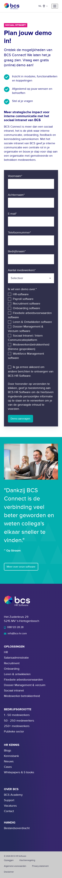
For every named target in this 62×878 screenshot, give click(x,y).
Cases (8, 767)
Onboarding (11, 668)
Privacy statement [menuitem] (40, 866)
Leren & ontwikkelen (17, 674)
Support (9, 800)
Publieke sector (14, 731)
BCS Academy (13, 795)
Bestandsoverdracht (17, 828)
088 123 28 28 (14, 627)
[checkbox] (31, 326)
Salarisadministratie (16, 657)
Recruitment (12, 663)
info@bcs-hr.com (17, 633)
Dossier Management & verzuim (24, 685)
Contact (9, 811)
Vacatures (10, 805)
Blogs (7, 750)
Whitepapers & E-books (19, 772)
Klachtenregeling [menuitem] (27, 860)
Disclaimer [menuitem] (9, 872)
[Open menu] (54, 6)
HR (6, 652)
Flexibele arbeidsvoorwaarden (23, 679)
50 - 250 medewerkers (19, 720)
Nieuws (9, 761)
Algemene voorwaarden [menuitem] (15, 866)
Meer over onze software (21, 566)
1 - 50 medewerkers (17, 715)
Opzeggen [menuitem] (9, 860)
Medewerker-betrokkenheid (22, 696)
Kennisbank (11, 756)
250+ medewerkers (16, 726)
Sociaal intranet (14, 690)
